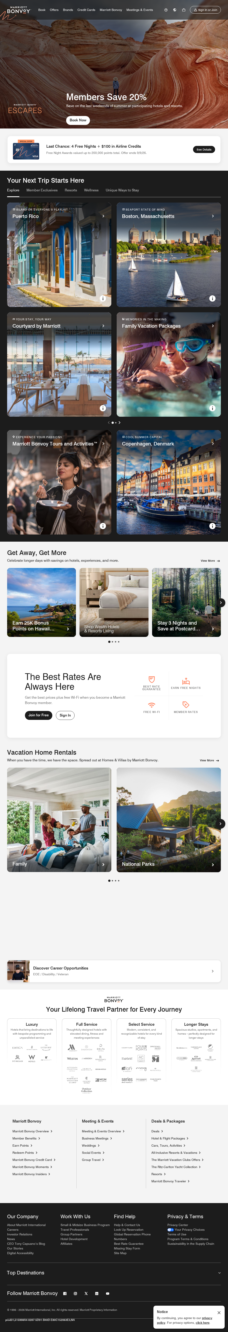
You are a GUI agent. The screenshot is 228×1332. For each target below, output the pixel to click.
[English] (174, 9)
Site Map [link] (120, 1253)
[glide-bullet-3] (118, 641)
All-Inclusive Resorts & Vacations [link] (174, 1152)
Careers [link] (12, 1229)
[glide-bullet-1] (112, 641)
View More (208, 560)
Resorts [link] (156, 1174)
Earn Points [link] (20, 1145)
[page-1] (109, 880)
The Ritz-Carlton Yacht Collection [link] (174, 1167)
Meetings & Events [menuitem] (139, 10)
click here (203, 1322)
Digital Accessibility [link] (20, 1253)
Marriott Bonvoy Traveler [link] (168, 1181)
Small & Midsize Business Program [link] (85, 1225)
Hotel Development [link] (74, 1239)
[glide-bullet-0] (109, 641)
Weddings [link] (89, 1145)
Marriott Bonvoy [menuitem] (111, 10)
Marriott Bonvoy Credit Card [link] (32, 1160)
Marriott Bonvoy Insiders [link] (29, 1174)
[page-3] (115, 880)
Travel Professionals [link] (75, 1229)
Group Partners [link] (71, 1234)
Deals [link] (155, 1131)
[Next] (220, 602)
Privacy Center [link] (177, 1225)
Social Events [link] (91, 1152)
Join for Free (38, 715)
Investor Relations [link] (19, 1234)
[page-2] (112, 880)
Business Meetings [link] (95, 1138)
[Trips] (183, 9)
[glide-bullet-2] (115, 641)
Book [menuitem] (41, 10)
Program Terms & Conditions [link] (187, 1239)
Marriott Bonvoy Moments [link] (30, 1167)
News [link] (11, 1239)
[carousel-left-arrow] (108, 422)
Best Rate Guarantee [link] (129, 1243)
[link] (166, 9)
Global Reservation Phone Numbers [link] (132, 1237)
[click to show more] (220, 824)
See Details (204, 149)
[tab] (13, 192)
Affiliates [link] (66, 1243)
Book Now (78, 120)
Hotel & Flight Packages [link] (168, 1138)
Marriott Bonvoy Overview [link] (30, 1131)
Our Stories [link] (15, 1248)
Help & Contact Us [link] (127, 1225)
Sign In (65, 715)
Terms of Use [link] (176, 1234)
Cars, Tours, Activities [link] (166, 1145)
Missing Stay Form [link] (127, 1248)
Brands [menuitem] (68, 10)
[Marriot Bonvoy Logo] (114, 999)
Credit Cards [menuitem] (86, 10)
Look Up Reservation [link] (128, 1229)
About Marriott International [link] (26, 1225)
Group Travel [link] (91, 1160)
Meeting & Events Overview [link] (101, 1131)
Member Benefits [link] (24, 1138)
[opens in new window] (113, 602)
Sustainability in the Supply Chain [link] (190, 1243)
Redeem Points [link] (23, 1152)
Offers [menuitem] (54, 10)
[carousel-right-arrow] (119, 422)
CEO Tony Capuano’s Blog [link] (26, 1243)
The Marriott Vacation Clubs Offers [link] (175, 1160)
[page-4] (118, 880)
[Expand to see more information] (103, 298)
